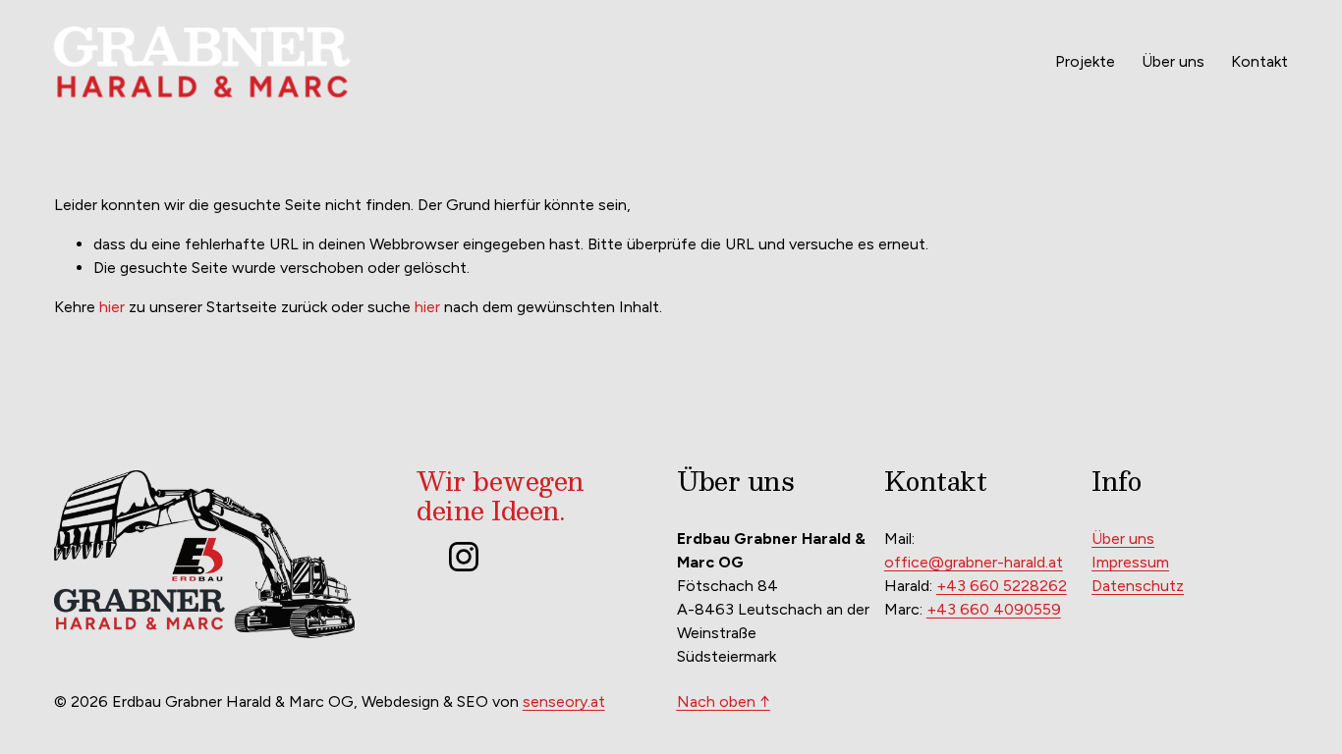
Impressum (1130, 562)
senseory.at (564, 701)
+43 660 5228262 (1001, 585)
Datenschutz (1137, 585)
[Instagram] (463, 556)
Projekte (1085, 61)
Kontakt (1259, 61)
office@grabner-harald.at (973, 562)
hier (112, 306)
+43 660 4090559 (993, 609)
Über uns (1173, 61)
